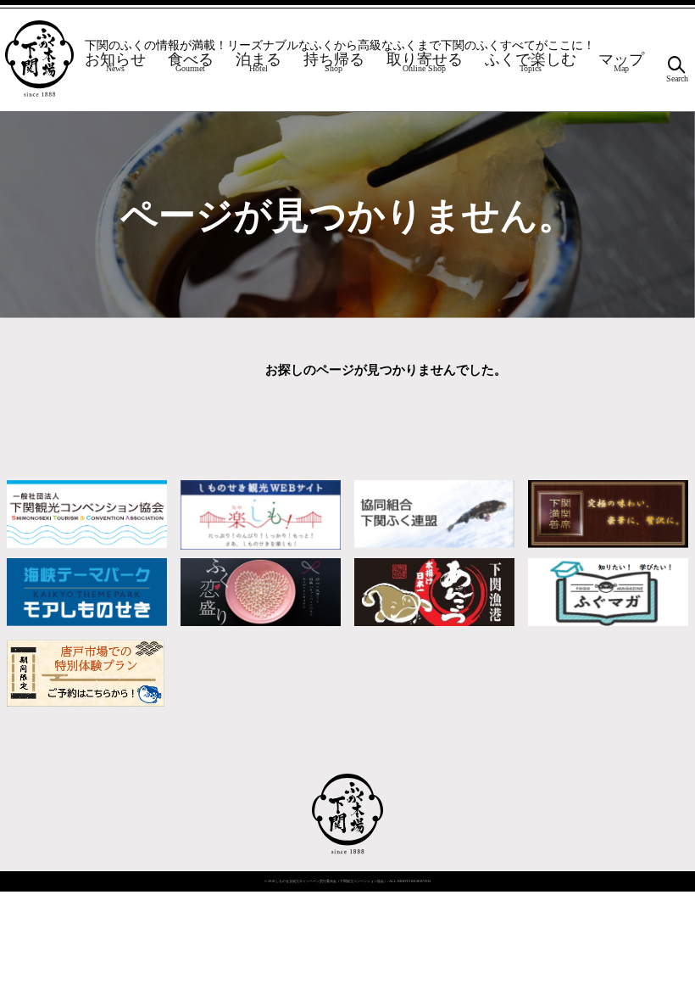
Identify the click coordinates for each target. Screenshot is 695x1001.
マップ (621, 64)
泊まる (258, 64)
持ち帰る (333, 64)
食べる (191, 64)
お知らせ (115, 64)
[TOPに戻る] (348, 854)
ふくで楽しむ (530, 64)
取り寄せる (424, 64)
